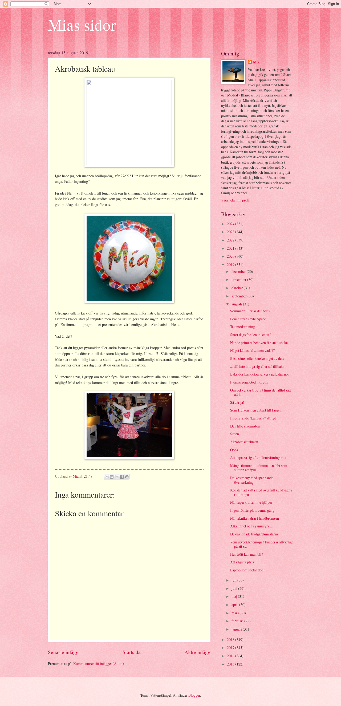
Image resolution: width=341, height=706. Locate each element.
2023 (231, 231)
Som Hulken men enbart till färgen (256, 410)
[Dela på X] (116, 476)
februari (238, 620)
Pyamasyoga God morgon (249, 382)
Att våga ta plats (242, 561)
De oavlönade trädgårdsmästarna (254, 533)
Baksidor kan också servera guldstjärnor (259, 374)
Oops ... (235, 449)
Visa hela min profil (235, 200)
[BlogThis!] (111, 476)
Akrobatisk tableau (244, 441)
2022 (231, 240)
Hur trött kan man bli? (246, 554)
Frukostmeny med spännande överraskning (251, 480)
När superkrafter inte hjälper (251, 502)
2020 (231, 256)
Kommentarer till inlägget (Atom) (98, 663)
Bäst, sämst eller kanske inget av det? (257, 358)
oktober (238, 287)
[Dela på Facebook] (121, 476)
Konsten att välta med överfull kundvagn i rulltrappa (261, 492)
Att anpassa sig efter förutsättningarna (258, 457)
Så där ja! (237, 402)
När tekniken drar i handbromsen (254, 518)
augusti (237, 303)
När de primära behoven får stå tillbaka (259, 342)
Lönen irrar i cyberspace (248, 318)
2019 (231, 264)
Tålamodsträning (242, 326)
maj (235, 596)
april (235, 604)
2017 (231, 647)
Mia (256, 62)
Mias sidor (82, 24)
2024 (231, 223)
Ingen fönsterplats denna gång (252, 510)
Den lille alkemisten (245, 426)
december (239, 271)
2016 (231, 655)
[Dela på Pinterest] (126, 476)
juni (235, 588)
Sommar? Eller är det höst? (250, 310)
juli (234, 580)
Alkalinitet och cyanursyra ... (251, 526)
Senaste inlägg (63, 652)
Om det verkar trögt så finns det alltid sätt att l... (260, 392)
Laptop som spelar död (246, 569)
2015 (231, 664)
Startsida (132, 652)
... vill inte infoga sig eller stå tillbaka (257, 366)
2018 (231, 639)
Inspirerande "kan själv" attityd (253, 418)
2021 (231, 248)
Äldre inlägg (197, 652)
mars (235, 612)
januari (237, 629)
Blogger (194, 695)
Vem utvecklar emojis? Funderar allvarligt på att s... (261, 544)
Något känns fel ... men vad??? (252, 350)
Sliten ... (236, 433)
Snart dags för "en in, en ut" (250, 334)
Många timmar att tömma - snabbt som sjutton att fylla (258, 468)
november (239, 279)
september (239, 295)
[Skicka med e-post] (106, 476)
